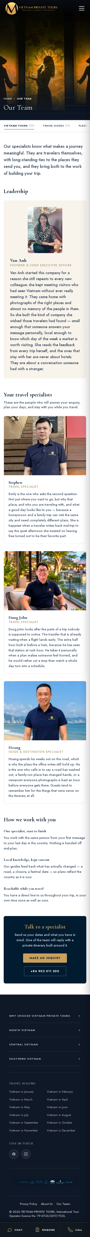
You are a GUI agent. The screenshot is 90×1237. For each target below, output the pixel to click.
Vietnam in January (21, 1091)
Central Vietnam (23, 1044)
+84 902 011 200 (45, 971)
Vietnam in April (57, 1099)
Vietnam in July (19, 1115)
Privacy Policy (28, 1204)
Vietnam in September (23, 1122)
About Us (47, 1204)
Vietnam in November (23, 1130)
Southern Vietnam (25, 1059)
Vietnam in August (59, 1115)
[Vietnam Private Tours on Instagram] (25, 1154)
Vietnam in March (21, 1099)
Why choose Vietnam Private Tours (39, 1016)
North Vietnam (22, 1030)
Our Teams (63, 1204)
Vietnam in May (19, 1107)
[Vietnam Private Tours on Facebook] (13, 1154)
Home (8, 98)
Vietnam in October (59, 1122)
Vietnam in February (60, 1091)
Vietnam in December (61, 1130)
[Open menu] (81, 8)
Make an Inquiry (45, 958)
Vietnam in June (57, 1107)
